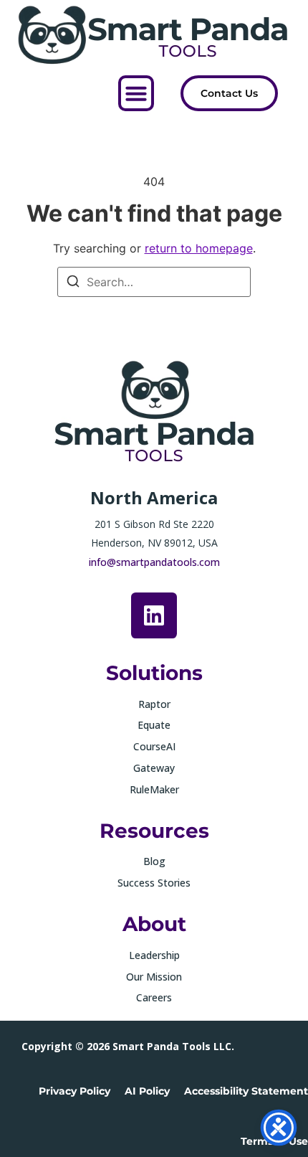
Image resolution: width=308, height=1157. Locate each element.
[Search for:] (154, 282)
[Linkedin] (154, 615)
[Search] (73, 283)
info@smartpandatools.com (154, 562)
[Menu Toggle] (136, 93)
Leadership (154, 955)
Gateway (154, 768)
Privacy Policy (74, 1091)
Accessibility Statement (246, 1091)
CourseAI (154, 746)
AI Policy (147, 1091)
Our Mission (154, 976)
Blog (154, 861)
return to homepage (199, 248)
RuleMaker (154, 789)
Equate (154, 725)
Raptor (154, 704)
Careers (154, 997)
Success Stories (154, 882)
